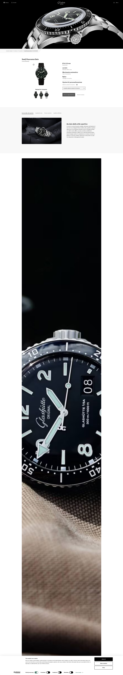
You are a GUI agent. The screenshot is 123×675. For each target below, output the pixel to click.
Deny (103, 667)
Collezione (16, 51)
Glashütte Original (9, 51)
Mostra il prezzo (80, 94)
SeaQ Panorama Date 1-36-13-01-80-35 (31, 51)
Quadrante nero (38, 113)
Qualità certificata (57, 113)
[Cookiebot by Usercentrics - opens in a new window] (17, 672)
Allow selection (103, 663)
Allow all (104, 659)
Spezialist (21, 51)
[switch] (48, 672)
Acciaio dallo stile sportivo (27, 113)
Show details (78, 672)
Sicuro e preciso (48, 113)
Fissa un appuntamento (69, 94)
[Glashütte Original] (61, 2)
